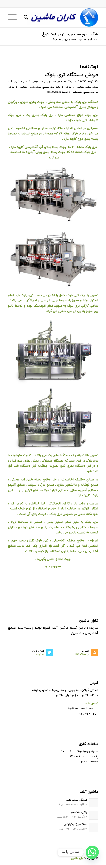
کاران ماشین (78, 858)
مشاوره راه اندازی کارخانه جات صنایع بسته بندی (56, 87)
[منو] (14, 17)
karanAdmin (54, 92)
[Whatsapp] (92, 852)
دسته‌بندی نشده (33, 81)
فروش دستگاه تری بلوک (71, 75)
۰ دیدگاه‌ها (69, 81)
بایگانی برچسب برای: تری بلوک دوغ (70, 34)
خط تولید (50, 81)
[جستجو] (25, 17)
